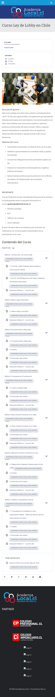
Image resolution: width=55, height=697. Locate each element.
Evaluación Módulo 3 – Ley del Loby (22, 367)
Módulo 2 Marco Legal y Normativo (16, 300)
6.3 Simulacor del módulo (18, 481)
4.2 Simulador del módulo (19, 396)
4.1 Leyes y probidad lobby (18, 388)
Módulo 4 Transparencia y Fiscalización (18, 376)
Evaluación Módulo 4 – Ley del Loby (22, 405)
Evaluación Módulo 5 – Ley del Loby (22, 443)
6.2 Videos (13, 473)
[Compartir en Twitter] (11, 577)
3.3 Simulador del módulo (19, 358)
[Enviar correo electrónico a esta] (40, 577)
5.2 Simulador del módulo (19, 435)
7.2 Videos (13, 527)
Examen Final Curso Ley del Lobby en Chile (24, 563)
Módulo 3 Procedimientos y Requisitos (18, 330)
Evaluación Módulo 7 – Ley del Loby (22, 544)
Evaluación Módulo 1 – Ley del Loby (22, 290)
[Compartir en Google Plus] (18, 577)
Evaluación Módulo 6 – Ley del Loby (22, 490)
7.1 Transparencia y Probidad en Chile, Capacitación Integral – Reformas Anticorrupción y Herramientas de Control (27, 514)
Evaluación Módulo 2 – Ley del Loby (22, 320)
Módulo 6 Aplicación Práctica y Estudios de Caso (21, 453)
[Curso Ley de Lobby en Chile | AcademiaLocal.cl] (27, 12)
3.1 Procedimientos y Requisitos (20, 341)
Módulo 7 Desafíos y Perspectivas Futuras (19, 500)
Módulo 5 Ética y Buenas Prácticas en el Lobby (20, 415)
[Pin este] (26, 577)
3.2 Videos (13, 349)
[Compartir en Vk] (33, 577)
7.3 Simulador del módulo (19, 535)
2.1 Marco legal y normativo (19, 311)
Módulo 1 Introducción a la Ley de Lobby (18, 255)
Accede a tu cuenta (8, 47)
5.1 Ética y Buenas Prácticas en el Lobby (23, 426)
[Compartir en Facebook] (4, 577)
